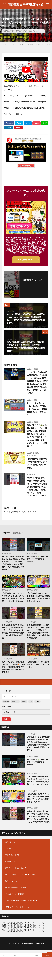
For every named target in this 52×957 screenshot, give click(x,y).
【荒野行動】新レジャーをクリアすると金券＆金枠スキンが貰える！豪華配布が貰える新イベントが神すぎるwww (13, 597)
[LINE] (44, 123)
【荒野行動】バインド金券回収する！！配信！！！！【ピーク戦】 (38, 664)
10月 (34, 924)
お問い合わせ (10, 842)
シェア (16, 955)
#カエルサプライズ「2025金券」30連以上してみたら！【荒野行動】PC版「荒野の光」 (37, 409)
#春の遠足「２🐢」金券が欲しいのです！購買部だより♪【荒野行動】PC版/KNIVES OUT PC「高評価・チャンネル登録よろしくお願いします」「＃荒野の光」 (37, 435)
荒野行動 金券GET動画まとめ (26, 4)
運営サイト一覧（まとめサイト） (17, 868)
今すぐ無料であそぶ (26, 260)
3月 (13, 923)
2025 (4, 924)
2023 (4, 928)
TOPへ (47, 955)
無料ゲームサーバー (12, 881)
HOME (4, 44)
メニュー (26, 955)
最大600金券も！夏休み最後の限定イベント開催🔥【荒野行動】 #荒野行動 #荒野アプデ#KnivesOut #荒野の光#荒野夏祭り (13, 667)
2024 (4, 926)
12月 (42, 924)
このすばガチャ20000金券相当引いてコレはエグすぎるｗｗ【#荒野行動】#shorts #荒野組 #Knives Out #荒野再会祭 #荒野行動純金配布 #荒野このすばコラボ (37, 382)
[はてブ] (28, 123)
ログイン (25, 512)
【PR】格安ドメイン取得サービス (17, 907)
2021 (4, 931)
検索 (5, 719)
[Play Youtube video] (26, 69)
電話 (36, 955)
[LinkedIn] (8, 127)
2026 (4, 923)
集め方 (24, 701)
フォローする (34, 283)
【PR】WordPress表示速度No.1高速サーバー (21, 900)
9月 (31, 924)
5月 (19, 923)
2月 (10, 923)
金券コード (15, 701)
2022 (4, 929)
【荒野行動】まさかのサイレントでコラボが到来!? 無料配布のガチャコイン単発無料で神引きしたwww (38, 597)
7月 (25, 923)
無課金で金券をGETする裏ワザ (16, 887)
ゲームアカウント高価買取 (14, 894)
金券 (30, 31)
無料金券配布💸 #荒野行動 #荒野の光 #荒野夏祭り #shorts (38, 559)
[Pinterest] (18, 127)
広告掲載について (11, 861)
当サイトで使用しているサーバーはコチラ (20, 874)
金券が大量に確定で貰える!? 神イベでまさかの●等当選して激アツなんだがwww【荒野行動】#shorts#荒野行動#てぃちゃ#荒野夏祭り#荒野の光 (13, 631)
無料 (30, 701)
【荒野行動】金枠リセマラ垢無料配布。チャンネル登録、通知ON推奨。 (37, 463)
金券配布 (6, 701)
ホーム (5, 955)
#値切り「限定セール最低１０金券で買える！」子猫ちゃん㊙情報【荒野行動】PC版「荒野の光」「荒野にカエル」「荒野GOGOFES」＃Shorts (37, 487)
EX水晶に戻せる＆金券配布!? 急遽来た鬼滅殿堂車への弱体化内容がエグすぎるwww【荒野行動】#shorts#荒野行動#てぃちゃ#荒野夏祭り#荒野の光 (13, 563)
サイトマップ (10, 848)
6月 (22, 923)
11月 (38, 924)
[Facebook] (9, 123)
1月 (8, 923)
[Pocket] (36, 123)
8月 (28, 923)
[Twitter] (19, 123)
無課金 (37, 701)
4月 (16, 923)
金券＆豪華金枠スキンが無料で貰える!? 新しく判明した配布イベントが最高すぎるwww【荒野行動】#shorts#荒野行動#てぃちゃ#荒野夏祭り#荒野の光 (38, 631)
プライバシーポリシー (13, 855)
